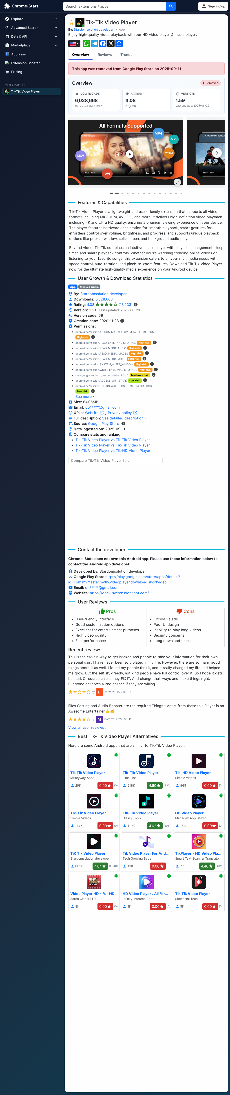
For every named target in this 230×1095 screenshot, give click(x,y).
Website (92, 412)
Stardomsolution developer (93, 29)
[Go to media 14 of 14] (181, 193)
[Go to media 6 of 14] (138, 193)
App (122, 29)
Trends (126, 54)
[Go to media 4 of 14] (127, 193)
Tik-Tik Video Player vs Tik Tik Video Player (112, 439)
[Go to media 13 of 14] (176, 193)
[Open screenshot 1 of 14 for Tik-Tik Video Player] (125, 152)
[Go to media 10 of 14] (160, 193)
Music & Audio (89, 287)
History (17, 84)
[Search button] (171, 6)
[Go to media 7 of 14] (143, 193)
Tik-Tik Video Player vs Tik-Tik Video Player (112, 445)
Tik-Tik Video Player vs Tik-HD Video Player (112, 450)
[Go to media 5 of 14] (133, 193)
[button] (213, 6)
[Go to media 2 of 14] (116, 193)
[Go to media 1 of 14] (111, 193)
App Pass (18, 54)
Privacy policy (120, 412)
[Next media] (217, 153)
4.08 (110, 304)
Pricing (16, 72)
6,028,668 (104, 299)
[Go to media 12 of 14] (170, 193)
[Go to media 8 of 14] (149, 193)
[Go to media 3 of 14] (122, 193)
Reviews (105, 54)
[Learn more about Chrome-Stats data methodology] (123, 423)
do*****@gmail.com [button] (102, 407)
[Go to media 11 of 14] (165, 193)
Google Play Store (103, 423)
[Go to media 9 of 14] (154, 193)
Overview (80, 54)
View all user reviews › (87, 727)
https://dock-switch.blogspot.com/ (119, 593)
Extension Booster (25, 63)
